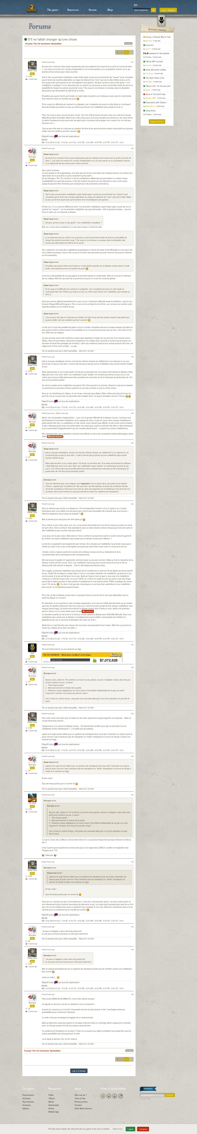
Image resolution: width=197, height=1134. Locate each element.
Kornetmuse (32, 71)
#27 (132, 644)
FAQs (51, 1095)
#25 (132, 443)
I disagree (143, 1129)
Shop (110, 10)
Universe (26, 1098)
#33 (132, 927)
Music (51, 1101)
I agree (130, 1129)
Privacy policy (81, 1101)
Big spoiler (88, 611)
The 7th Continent (41, 43)
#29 (132, 713)
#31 (132, 795)
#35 (132, 994)
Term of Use (80, 1098)
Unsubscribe (145, 1098)
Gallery (25, 1108)
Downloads (54, 1105)
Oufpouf (32, 422)
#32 (132, 862)
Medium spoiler (55, 436)
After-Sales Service (83, 1108)
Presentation (28, 1095)
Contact (78, 1105)
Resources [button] (73, 10)
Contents (26, 1105)
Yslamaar (32, 803)
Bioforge (32, 157)
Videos (52, 1098)
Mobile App (54, 1111)
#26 (132, 504)
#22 (132, 148)
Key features (28, 1101)
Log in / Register (168, 10)
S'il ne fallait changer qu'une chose (52, 39)
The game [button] (53, 10)
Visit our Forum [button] (156, 121)
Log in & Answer (79, 1070)
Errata (51, 1108)
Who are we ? (81, 1095)
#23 (132, 357)
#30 (132, 756)
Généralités (56, 43)
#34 (132, 949)
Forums (92, 10)
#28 (132, 667)
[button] (137, 5)
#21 (132, 62)
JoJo (32, 653)
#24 (132, 413)
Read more (118, 1128)
